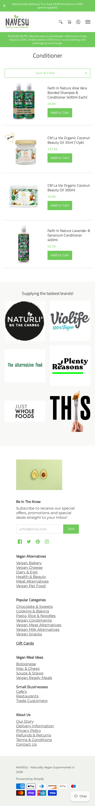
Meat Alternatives (32, 581)
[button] (4, 6)
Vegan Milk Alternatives (37, 629)
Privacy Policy (28, 730)
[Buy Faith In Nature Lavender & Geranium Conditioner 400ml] (24, 244)
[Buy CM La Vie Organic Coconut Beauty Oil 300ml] (24, 197)
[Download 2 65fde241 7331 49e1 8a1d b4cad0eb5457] (70, 366)
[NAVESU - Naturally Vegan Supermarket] (17, 21)
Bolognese (26, 664)
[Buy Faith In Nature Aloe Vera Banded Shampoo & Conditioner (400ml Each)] (24, 101)
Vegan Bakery (29, 563)
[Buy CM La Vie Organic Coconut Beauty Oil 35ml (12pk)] (24, 149)
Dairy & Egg (27, 572)
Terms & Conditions (34, 740)
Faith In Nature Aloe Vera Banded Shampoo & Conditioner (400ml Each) (67, 92)
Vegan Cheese (29, 567)
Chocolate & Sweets (34, 606)
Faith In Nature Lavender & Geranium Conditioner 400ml (69, 235)
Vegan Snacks (29, 634)
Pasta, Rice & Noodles (36, 616)
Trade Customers (32, 701)
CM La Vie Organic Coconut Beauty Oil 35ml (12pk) (69, 140)
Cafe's (21, 691)
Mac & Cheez (28, 668)
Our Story (25, 721)
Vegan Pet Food (31, 586)
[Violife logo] (70, 321)
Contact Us (26, 744)
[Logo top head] (70, 411)
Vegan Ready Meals (34, 678)
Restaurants (27, 696)
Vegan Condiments (34, 620)
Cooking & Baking (32, 611)
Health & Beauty (31, 577)
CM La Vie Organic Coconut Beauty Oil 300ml (69, 188)
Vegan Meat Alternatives (38, 625)
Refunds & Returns (33, 735)
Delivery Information (35, 726)
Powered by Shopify (30, 779)
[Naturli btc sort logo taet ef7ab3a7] (25, 321)
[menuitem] (60, 21)
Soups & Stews (29, 673)
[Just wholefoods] (25, 411)
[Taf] (25, 365)
